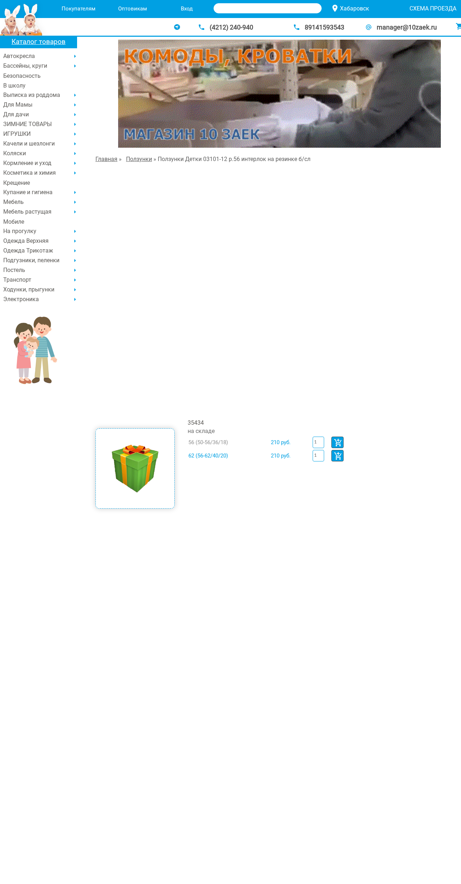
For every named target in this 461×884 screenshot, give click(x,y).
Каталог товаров (39, 41)
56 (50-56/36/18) (208, 442)
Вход (187, 8)
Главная (106, 159)
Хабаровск (354, 8)
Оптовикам (132, 8)
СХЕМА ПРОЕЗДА (432, 8)
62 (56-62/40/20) (208, 455)
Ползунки (139, 159)
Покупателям (78, 8)
